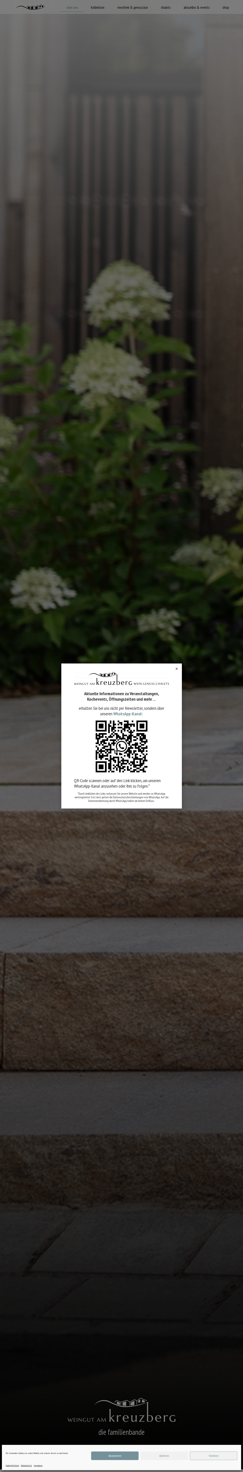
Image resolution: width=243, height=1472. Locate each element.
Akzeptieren (115, 1456)
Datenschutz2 (26, 1465)
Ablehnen (164, 1456)
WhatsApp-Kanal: (128, 714)
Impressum (38, 1465)
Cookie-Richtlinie (12, 1465)
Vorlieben (214, 1456)
